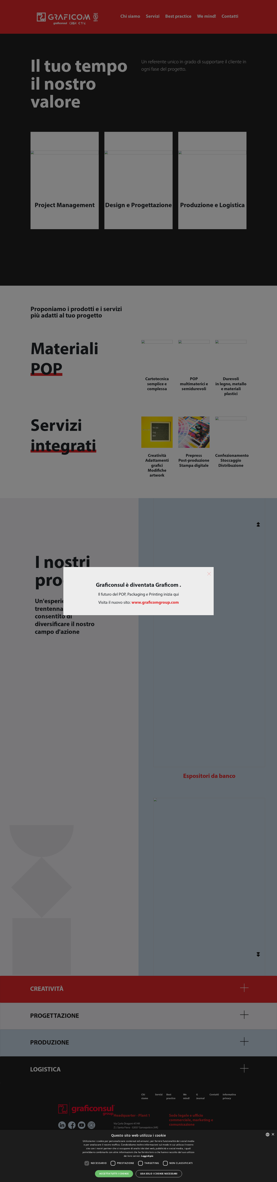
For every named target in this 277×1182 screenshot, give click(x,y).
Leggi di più (147, 1156)
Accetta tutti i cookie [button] (114, 1173)
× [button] (272, 1134)
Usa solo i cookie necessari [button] (159, 1173)
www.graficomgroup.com (155, 603)
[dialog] (138, 1156)
